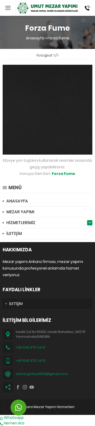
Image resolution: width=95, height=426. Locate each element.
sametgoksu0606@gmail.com (42, 374)
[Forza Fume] (47, 151)
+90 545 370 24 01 (30, 347)
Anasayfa (35, 38)
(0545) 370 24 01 (85, 8)
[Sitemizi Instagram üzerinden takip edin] (25, 387)
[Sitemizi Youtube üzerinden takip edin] (32, 387)
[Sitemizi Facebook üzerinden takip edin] (18, 387)
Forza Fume (58, 38)
